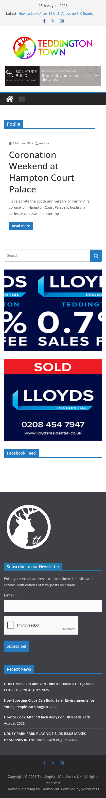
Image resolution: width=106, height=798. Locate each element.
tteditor (44, 143)
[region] (53, 76)
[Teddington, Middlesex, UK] (10, 99)
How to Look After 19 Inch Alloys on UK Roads (55, 13)
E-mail (10, 595)
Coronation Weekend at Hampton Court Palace (41, 172)
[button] (53, 76)
